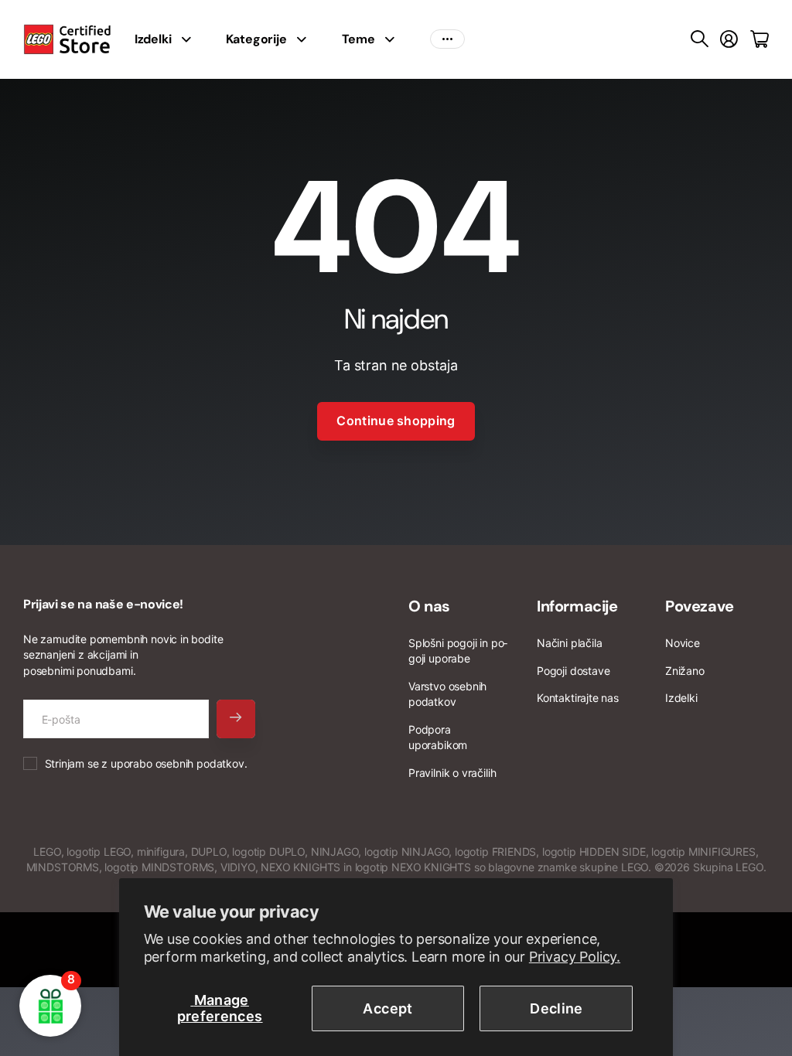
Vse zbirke (190, 39)
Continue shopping (395, 420)
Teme (358, 39)
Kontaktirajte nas (578, 697)
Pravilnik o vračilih (452, 772)
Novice (682, 642)
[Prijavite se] (729, 39)
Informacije (577, 606)
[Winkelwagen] (759, 39)
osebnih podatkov (199, 763)
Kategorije (256, 39)
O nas (429, 606)
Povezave (699, 606)
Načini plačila (569, 642)
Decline (556, 1008)
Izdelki (153, 39)
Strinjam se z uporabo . (146, 763)
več (447, 39)
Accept (387, 1008)
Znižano (685, 670)
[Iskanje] (699, 39)
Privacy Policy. (574, 957)
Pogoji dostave (573, 670)
